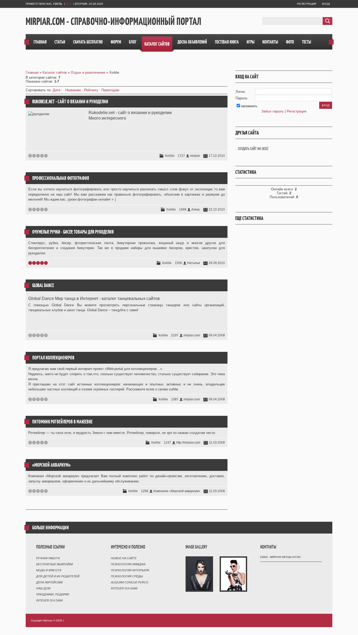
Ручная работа (48, 558)
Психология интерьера (130, 570)
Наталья (193, 263)
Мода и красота (48, 570)
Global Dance (43, 285)
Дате (56, 90)
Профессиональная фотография (60, 178)
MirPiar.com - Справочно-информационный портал (113, 21)
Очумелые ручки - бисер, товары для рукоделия (73, 232)
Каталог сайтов (54, 72)
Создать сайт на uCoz (253, 148)
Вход (326, 3)
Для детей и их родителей (57, 576)
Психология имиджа (128, 564)
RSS (68, 3)
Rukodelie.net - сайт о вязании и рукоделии (70, 101)
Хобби (169, 156)
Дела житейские (49, 582)
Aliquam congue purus (129, 582)
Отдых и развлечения (88, 72)
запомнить (249, 106)
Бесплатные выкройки (54, 564)
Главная (32, 72)
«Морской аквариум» (51, 465)
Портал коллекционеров (53, 357)
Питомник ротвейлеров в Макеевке (62, 421)
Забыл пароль (272, 111)
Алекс (195, 209)
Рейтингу (91, 90)
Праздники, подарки (52, 594)
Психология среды (127, 576)
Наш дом (43, 588)
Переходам (110, 90)
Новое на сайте (124, 558)
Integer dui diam (49, 600)
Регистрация (306, 3)
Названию (73, 90)
